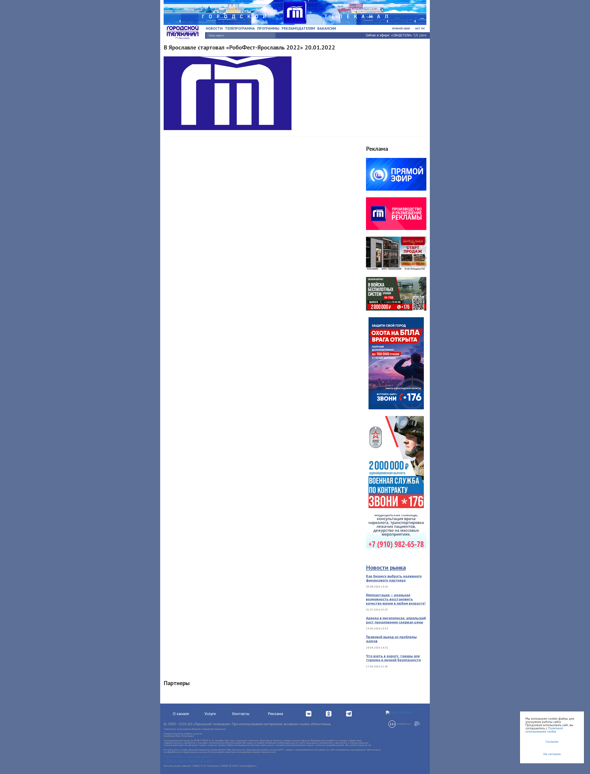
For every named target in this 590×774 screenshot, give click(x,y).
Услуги (210, 713)
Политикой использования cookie (544, 729)
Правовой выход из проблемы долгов (391, 638)
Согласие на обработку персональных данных (188, 761)
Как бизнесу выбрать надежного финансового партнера (394, 578)
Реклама (275, 713)
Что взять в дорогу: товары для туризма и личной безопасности (393, 658)
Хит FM (420, 28)
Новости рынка (386, 567)
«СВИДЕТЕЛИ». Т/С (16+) (408, 35)
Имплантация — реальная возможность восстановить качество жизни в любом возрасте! (395, 599)
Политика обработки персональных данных (187, 756)
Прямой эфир (401, 28)
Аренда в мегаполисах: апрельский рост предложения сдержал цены (396, 620)
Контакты (240, 713)
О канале (181, 713)
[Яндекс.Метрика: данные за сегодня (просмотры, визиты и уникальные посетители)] (399, 712)
